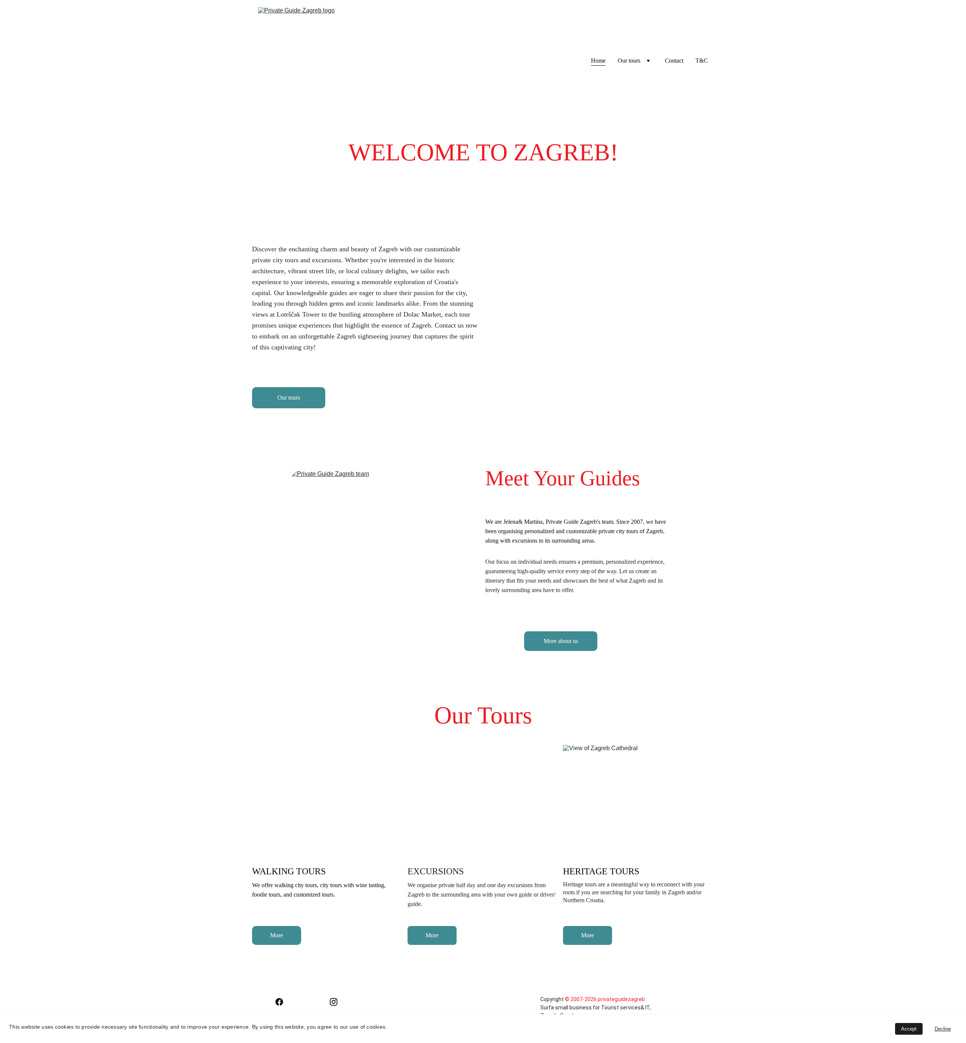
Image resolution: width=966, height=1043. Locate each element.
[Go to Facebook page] (279, 1002)
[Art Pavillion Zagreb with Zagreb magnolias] (619, 314)
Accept (909, 1029)
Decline (943, 1029)
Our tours (288, 397)
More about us (561, 641)
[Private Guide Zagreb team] (366, 573)
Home (598, 60)
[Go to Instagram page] (333, 1002)
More (276, 935)
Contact (674, 60)
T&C (701, 60)
